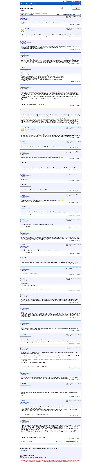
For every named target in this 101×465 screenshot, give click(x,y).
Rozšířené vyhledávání (76, 9)
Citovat (78, 24)
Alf (22, 347)
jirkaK (23, 400)
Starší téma (31, 14)
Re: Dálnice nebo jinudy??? (30, 29)
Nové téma (45, 13)
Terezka (24, 383)
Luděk (27, 28)
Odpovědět (72, 24)
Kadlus (23, 420)
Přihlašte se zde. (24, 450)
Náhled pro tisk (51, 443)
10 (75, 14)
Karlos (23, 268)
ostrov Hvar (78, 5)
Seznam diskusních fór (25, 13)
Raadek (24, 334)
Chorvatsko (73, 5)
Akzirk (23, 278)
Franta (23, 67)
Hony (23, 10)
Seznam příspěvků (36, 13)
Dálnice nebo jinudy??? (24, 18)
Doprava (28, 5)
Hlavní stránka (23, 5)
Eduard (24, 257)
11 (77, 14)
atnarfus (24, 41)
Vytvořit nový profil (77, 1)
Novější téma (23, 14)
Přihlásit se (69, 1)
